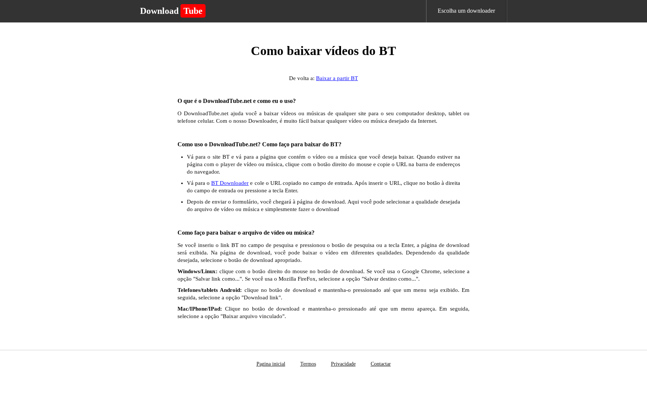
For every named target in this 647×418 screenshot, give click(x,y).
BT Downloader (230, 183)
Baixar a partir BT (337, 78)
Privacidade (343, 364)
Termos (308, 364)
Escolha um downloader (466, 10)
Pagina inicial (270, 364)
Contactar (381, 364)
